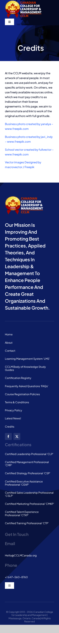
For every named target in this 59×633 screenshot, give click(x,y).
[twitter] (16, 436)
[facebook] (8, 436)
